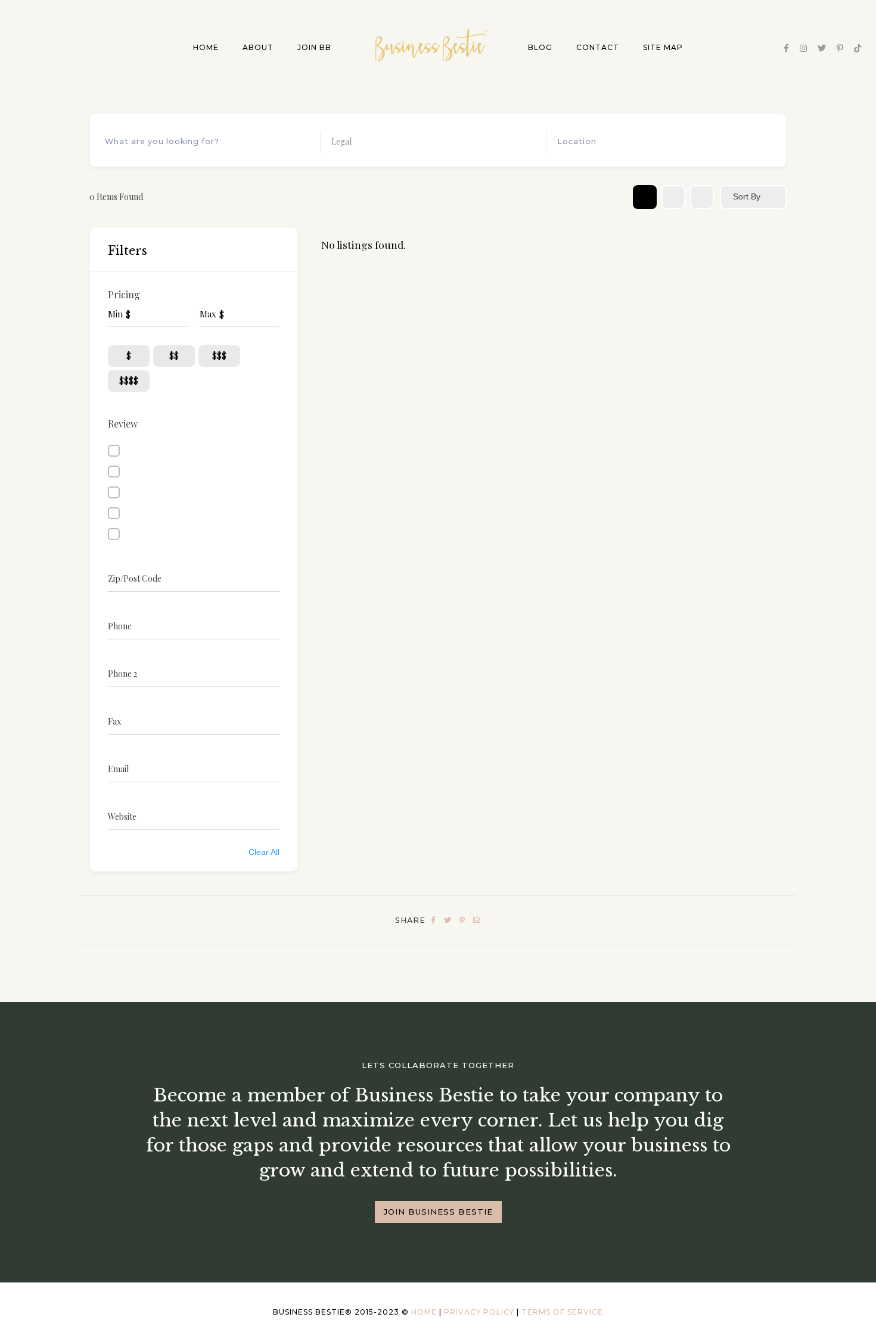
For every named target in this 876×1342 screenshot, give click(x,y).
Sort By (746, 196)
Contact (597, 47)
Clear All (263, 852)
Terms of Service (562, 1311)
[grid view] (645, 197)
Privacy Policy (479, 1311)
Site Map (663, 47)
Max (208, 314)
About (258, 47)
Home (206, 47)
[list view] (673, 197)
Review (123, 423)
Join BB (314, 47)
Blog (540, 47)
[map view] (702, 197)
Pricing (124, 294)
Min (115, 314)
